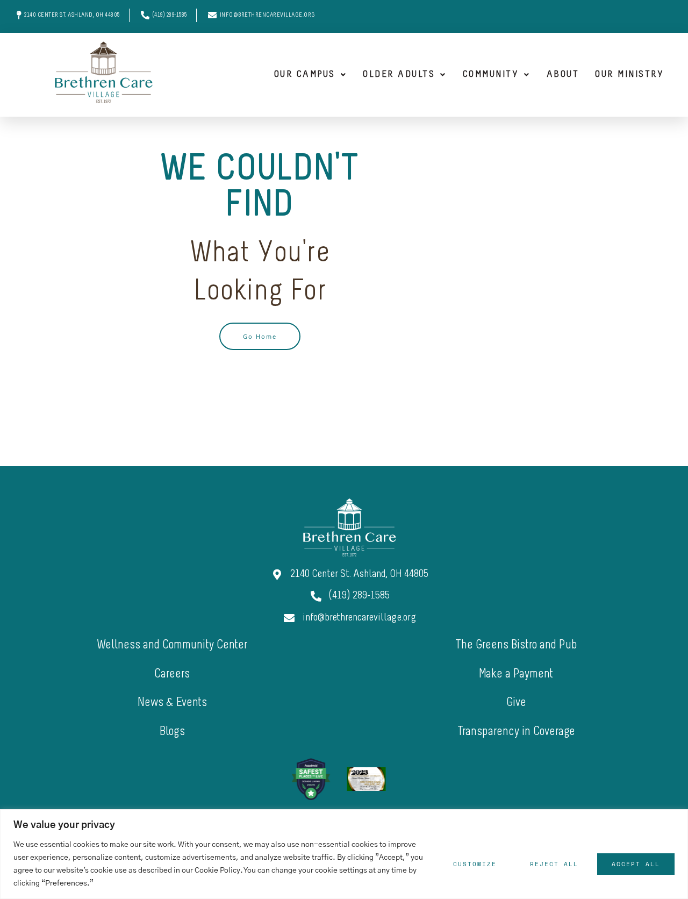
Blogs (172, 732)
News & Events (172, 703)
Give (516, 703)
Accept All (636, 864)
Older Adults (399, 75)
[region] (344, 854)
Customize (475, 864)
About (563, 75)
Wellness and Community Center (172, 645)
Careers (172, 674)
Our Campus (304, 75)
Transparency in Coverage (516, 732)
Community (491, 75)
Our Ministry (629, 75)
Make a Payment (516, 674)
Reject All (554, 864)
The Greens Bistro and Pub (516, 645)
